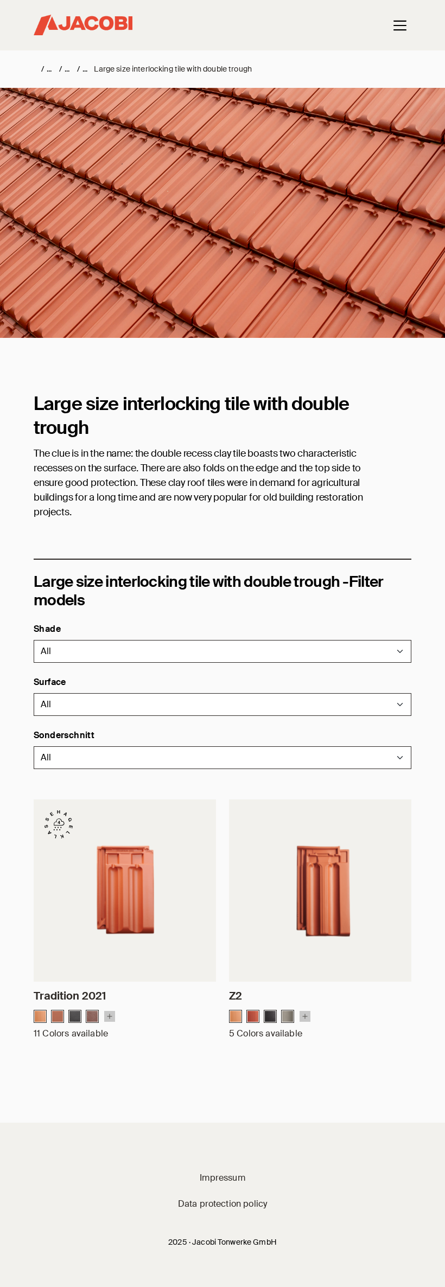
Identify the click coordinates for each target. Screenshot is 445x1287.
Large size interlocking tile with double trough (173, 69)
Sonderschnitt (64, 735)
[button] (222, 651)
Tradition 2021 (70, 996)
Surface (50, 682)
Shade (47, 629)
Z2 (235, 996)
